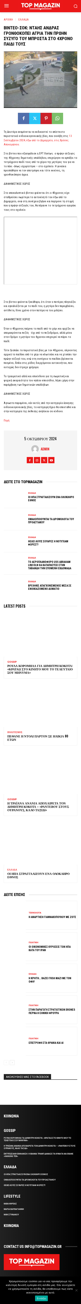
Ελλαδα (23, 19)
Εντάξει (41, 1298)
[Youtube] (51, 460)
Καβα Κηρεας (10, 1204)
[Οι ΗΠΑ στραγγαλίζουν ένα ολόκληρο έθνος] (15, 497)
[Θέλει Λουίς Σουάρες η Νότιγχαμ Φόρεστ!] (15, 541)
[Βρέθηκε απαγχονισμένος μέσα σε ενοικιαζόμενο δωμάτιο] (15, 585)
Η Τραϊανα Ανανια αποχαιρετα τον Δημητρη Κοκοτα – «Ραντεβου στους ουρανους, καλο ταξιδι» (38, 806)
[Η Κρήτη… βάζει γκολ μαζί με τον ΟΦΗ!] (15, 978)
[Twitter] (34, 118)
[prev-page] (6, 1062)
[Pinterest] (46, 118)
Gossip (12, 662)
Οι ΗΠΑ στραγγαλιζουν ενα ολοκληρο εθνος (38, 875)
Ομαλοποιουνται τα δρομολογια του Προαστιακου (30, 1180)
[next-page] (12, 1062)
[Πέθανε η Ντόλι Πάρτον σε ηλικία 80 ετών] (40, 705)
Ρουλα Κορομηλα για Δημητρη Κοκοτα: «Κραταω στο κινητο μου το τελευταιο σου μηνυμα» (40, 669)
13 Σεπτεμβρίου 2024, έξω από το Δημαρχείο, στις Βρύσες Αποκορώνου (38, 140)
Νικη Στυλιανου (11, 1215)
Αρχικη (8, 19)
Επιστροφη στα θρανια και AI (46, 1042)
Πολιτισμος (14, 732)
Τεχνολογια (35, 913)
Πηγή (6, 420)
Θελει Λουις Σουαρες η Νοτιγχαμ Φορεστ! (24, 1185)
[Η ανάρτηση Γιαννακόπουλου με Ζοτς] (15, 915)
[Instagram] (37, 460)
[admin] (36, 449)
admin (45, 448)
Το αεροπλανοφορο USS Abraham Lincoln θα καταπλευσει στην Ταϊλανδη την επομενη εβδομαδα (49, 565)
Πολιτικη (33, 943)
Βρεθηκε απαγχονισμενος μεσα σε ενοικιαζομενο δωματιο (49, 587)
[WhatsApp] (57, 118)
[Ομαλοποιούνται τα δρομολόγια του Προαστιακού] (15, 519)
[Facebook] (23, 118)
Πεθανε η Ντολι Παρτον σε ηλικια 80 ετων (37, 738)
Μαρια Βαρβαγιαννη (14, 1209)
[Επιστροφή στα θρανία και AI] (15, 1041)
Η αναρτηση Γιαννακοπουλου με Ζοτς (52, 917)
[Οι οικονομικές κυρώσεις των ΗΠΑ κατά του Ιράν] (15, 946)
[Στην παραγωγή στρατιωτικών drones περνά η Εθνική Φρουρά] (15, 1009)
